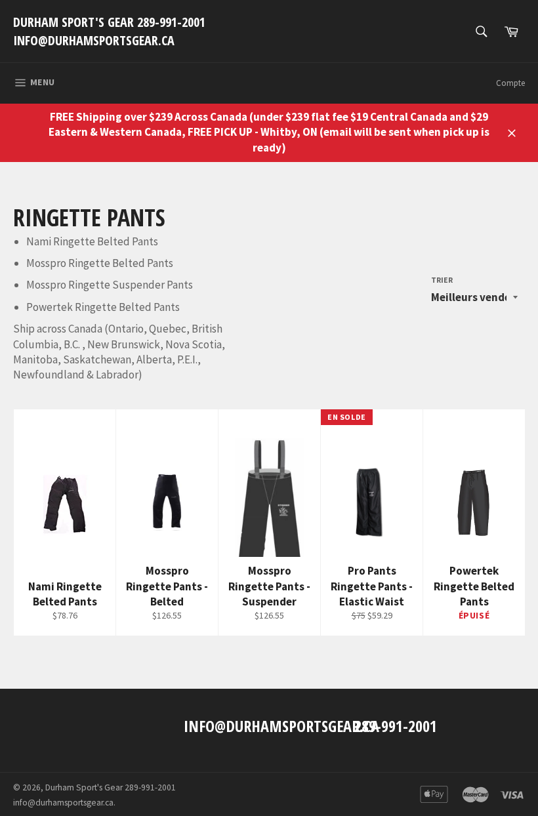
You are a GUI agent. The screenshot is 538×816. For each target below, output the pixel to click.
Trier (442, 280)
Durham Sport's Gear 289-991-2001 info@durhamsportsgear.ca (109, 31)
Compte (510, 83)
